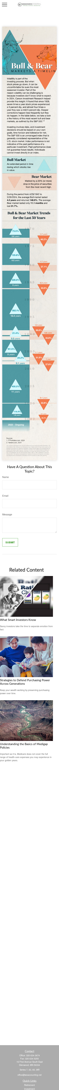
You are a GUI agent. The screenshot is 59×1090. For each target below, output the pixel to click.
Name (5, 477)
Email (5, 495)
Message (7, 514)
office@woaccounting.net (30, 1074)
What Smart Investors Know (18, 620)
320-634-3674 (33, 1055)
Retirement (29, 1085)
